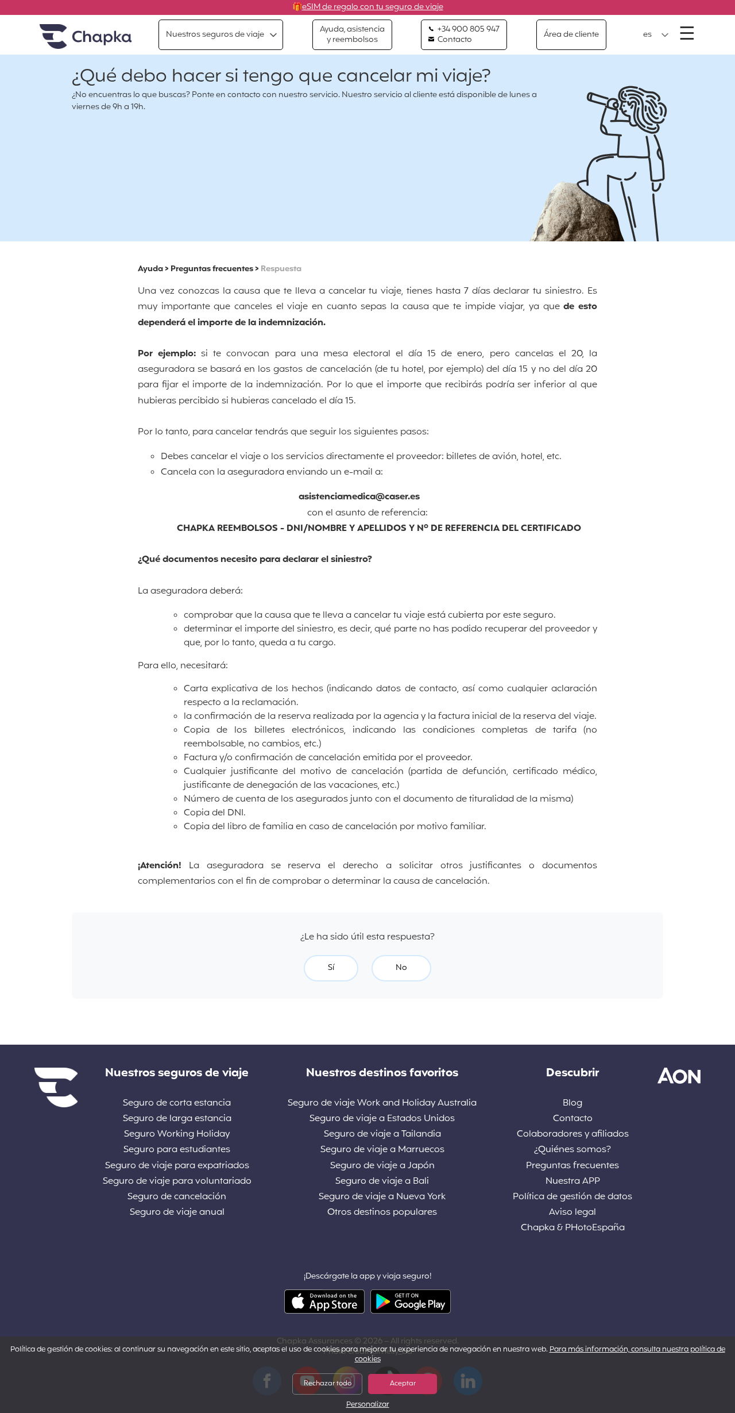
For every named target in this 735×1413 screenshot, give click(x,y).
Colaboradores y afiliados (573, 1135)
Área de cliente (571, 35)
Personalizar (367, 1405)
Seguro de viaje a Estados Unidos (382, 1119)
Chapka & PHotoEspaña (573, 1228)
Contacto (454, 40)
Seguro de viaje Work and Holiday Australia (382, 1104)
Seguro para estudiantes (176, 1150)
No (401, 968)
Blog (572, 1104)
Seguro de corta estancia (177, 1104)
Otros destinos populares (382, 1213)
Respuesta (281, 269)
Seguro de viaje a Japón (382, 1166)
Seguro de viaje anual (177, 1213)
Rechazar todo (327, 1384)
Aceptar (403, 1384)
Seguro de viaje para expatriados (177, 1166)
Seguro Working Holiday (177, 1135)
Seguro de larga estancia (177, 1119)
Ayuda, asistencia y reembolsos (352, 35)
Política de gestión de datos (572, 1197)
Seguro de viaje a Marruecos (382, 1150)
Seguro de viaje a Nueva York (382, 1197)
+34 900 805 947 (468, 30)
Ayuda (150, 269)
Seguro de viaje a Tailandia (382, 1135)
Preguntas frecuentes (212, 269)
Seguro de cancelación (176, 1197)
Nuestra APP (573, 1182)
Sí (331, 968)
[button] (656, 35)
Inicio (85, 37)
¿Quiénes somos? (572, 1150)
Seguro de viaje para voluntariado (177, 1182)
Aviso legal (572, 1213)
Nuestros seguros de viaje (215, 35)
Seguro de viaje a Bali (382, 1182)
